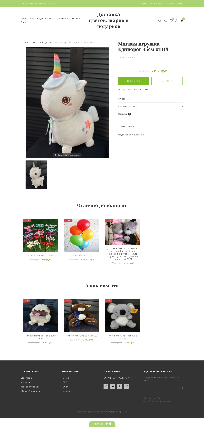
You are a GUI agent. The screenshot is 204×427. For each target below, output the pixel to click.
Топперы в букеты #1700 (40, 255)
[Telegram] (126, 386)
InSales (159, 398)
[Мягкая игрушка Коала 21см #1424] (122, 315)
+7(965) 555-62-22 (174, 3)
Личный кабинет (30, 391)
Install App (99, 423)
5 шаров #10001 (81, 255)
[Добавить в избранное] (180, 71)
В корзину (133, 81)
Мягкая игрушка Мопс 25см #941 (40, 337)
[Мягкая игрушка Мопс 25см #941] (40, 315)
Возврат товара (30, 386)
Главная (25, 42)
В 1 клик (167, 81)
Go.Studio (167, 401)
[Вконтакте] (112, 386)
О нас (66, 378)
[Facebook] (119, 386)
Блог (23, 22)
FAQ (65, 382)
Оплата (25, 382)
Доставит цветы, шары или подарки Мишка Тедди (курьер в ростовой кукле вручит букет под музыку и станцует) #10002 (122, 253)
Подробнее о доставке (131, 134)
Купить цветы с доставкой (36, 18)
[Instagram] (106, 386)
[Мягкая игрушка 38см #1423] (81, 315)
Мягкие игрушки (42, 42)
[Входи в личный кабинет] (175, 20)
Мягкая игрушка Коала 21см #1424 (123, 337)
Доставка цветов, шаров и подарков (109, 20)
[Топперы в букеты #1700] (40, 235)
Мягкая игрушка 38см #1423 (81, 335)
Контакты (77, 18)
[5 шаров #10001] (81, 235)
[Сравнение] (164, 20)
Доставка (62, 18)
